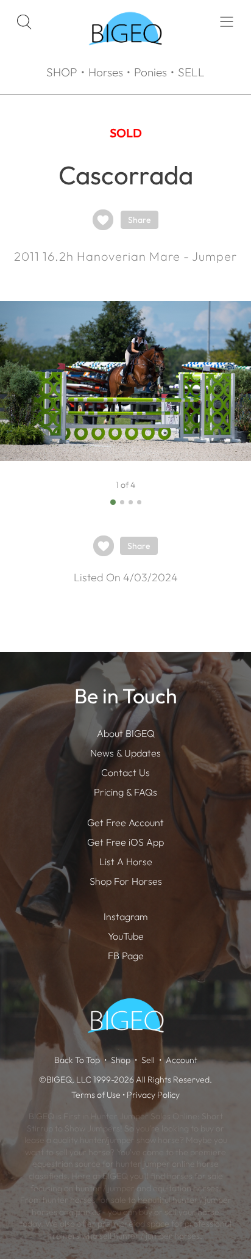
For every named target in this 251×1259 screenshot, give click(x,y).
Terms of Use (96, 1094)
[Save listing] (103, 219)
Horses (105, 72)
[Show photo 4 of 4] (139, 502)
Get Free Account (125, 822)
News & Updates (125, 753)
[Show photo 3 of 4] (131, 502)
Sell (148, 1059)
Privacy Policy (153, 1094)
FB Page (126, 955)
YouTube (126, 936)
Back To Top (77, 1059)
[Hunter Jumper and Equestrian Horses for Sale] (125, 55)
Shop (120, 1059)
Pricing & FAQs (125, 792)
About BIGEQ (126, 733)
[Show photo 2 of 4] (122, 502)
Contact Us (125, 772)
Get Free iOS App (125, 842)
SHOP (61, 72)
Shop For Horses (126, 881)
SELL (191, 72)
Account (181, 1059)
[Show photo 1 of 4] (113, 502)
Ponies (150, 72)
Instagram (125, 916)
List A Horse (125, 861)
